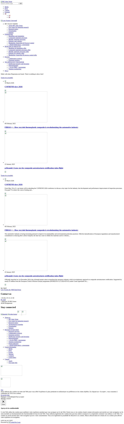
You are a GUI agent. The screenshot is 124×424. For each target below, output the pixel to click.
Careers (7, 10)
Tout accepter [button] (20, 397)
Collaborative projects (15, 58)
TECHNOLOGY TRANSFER (14, 62)
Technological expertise (16, 324)
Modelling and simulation (16, 36)
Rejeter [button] (13, 397)
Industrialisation (13, 65)
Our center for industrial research (19, 27)
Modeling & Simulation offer (17, 48)
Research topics (13, 29)
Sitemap (11, 354)
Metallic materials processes (17, 39)
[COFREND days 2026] (5, 81)
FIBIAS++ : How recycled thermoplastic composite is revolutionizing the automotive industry (41, 127)
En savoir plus (5, 395)
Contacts (11, 356)
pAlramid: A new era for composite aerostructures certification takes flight (34, 168)
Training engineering (15, 69)
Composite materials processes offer (19, 50)
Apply (10, 361)
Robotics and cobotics (15, 41)
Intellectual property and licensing (19, 64)
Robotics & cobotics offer (16, 53)
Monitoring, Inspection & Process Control (21, 43)
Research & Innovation (12, 330)
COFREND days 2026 (13, 87)
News (6, 71)
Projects (7, 57)
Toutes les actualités (7, 78)
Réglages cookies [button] (6, 397)
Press (6, 8)
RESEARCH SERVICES (13, 46)
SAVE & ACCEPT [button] (7, 420)
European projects (14, 60)
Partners (11, 32)
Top (2, 390)
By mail (3, 300)
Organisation (12, 31)
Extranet (7, 12)
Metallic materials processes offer (19, 51)
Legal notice (12, 357)
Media (7, 7)
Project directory (14, 343)
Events (11, 352)
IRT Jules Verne (13, 319)
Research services (14, 331)
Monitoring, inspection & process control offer (23, 55)
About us (7, 317)
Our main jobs (13, 363)
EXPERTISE (9, 34)
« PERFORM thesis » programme (19, 45)
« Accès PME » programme (17, 67)
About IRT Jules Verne (16, 25)
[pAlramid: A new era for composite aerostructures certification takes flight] (26, 162)
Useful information (10, 347)
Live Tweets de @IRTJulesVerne (11, 290)
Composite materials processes (18, 38)
